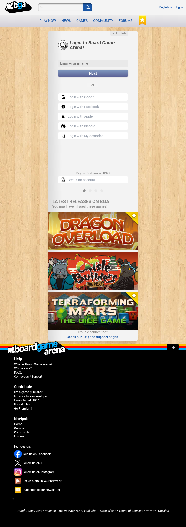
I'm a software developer (31, 396)
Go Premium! (23, 408)
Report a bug (22, 404)
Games (82, 21)
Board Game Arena (29, 510)
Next (93, 73)
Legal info (89, 510)
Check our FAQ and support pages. (93, 337)
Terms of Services (131, 510)
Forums (125, 21)
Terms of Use (107, 510)
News (66, 21)
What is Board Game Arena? (33, 364)
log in (179, 7)
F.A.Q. (18, 372)
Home (18, 424)
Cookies (163, 510)
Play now (47, 21)
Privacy (151, 510)
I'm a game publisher (28, 392)
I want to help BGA (26, 400)
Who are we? (23, 368)
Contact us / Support (28, 376)
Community (103, 21)
